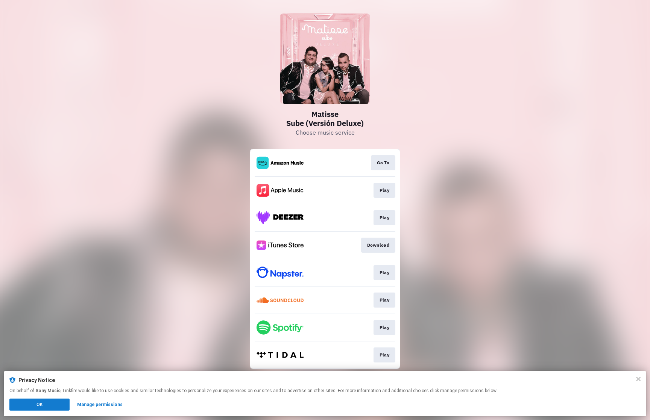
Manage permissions (100, 404)
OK (39, 404)
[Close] (638, 379)
